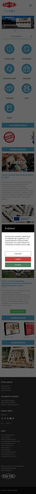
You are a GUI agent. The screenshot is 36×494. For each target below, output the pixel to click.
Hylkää (18, 259)
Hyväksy (18, 265)
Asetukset (18, 254)
